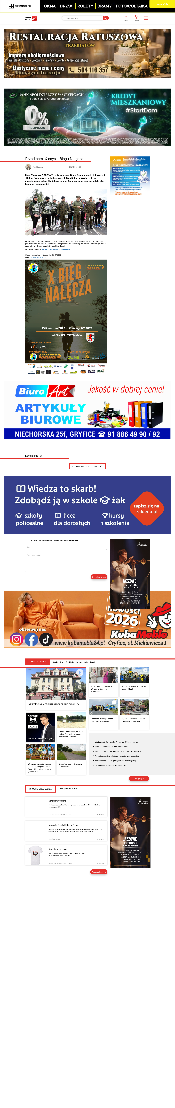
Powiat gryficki (83, 22)
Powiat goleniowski (85, 36)
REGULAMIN (122, 36)
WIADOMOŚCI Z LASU (84, 43)
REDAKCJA (121, 29)
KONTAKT (120, 22)
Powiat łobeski (82, 29)
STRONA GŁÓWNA (40, 22)
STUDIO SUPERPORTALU (86, 50)
